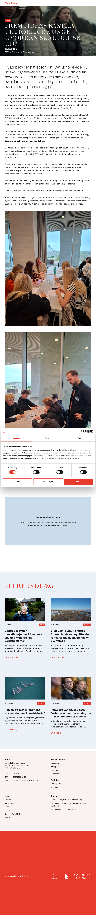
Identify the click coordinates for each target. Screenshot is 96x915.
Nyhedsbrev (56, 774)
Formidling (9, 810)
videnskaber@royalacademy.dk (26, 780)
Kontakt (8, 817)
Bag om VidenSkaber (13, 814)
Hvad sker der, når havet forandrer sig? (67, 800)
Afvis (17, 482)
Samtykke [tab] (17, 438)
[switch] (36, 472)
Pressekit (54, 787)
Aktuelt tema (10, 803)
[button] (89, 3)
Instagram (55, 767)
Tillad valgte (48, 482)
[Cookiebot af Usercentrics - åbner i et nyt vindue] (83, 431)
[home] (15, 2)
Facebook (55, 763)
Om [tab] (79, 438)
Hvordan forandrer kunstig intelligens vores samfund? (68, 805)
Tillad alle (78, 482)
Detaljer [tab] (48, 438)
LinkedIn (54, 770)
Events (7, 807)
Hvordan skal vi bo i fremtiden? (63, 809)
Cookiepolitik (56, 784)
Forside (8, 800)
